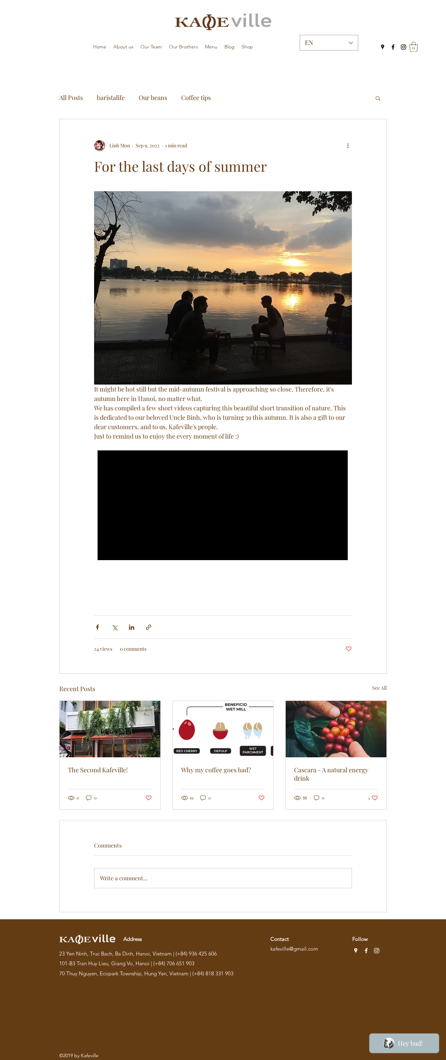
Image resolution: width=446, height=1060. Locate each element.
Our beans (153, 97)
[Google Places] (382, 47)
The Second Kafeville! (98, 770)
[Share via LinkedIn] (131, 627)
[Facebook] (393, 47)
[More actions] (348, 145)
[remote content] (223, 506)
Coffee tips (196, 97)
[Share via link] (148, 627)
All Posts (71, 97)
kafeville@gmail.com (294, 948)
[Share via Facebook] (97, 627)
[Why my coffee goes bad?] (223, 729)
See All (379, 687)
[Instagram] (403, 47)
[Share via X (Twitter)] (114, 627)
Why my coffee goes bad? (216, 770)
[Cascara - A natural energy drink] (336, 729)
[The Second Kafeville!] (110, 729)
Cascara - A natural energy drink (331, 774)
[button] (413, 47)
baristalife (111, 97)
